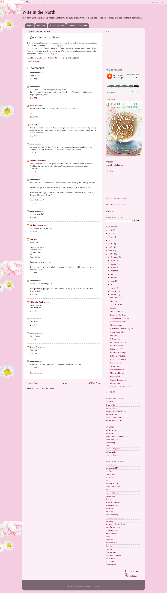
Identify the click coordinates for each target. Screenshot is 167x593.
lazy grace (109, 433)
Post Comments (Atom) (45, 389)
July (112, 274)
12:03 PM (33, 354)
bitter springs (110, 443)
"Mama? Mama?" (116, 366)
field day (109, 499)
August (113, 271)
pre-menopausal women (114, 518)
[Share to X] (72, 58)
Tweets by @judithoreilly (115, 165)
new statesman (111, 465)
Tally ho (113, 308)
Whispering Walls (36, 302)
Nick (31, 125)
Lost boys (113, 335)
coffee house (110, 558)
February (114, 291)
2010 (111, 244)
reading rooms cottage (114, 420)
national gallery (111, 452)
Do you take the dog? (118, 353)
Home (29, 25)
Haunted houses (116, 363)
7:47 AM (33, 368)
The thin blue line (116, 312)
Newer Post (32, 383)
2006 (111, 392)
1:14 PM (33, 136)
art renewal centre (112, 455)
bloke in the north (112, 505)
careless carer (110, 496)
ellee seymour (111, 552)
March (113, 288)
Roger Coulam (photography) (116, 436)
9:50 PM (33, 217)
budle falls (109, 402)
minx (107, 480)
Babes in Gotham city (118, 359)
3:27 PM (33, 311)
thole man (109, 546)
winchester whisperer (113, 502)
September (115, 267)
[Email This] (67, 58)
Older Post (94, 383)
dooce (108, 537)
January (114, 295)
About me (41, 25)
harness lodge (111, 408)
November (115, 260)
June (112, 278)
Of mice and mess (116, 305)
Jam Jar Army (111, 430)
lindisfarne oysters (112, 414)
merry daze (110, 477)
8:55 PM (33, 203)
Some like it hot (116, 298)
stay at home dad (112, 533)
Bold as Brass (34, 347)
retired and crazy (112, 515)
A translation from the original (121, 329)
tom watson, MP (112, 468)
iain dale (109, 471)
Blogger (97, 586)
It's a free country (116, 346)
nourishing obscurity (113, 555)
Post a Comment (36, 373)
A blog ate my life (117, 332)
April (113, 284)
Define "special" (116, 349)
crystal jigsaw (111, 474)
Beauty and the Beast (118, 315)
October (114, 264)
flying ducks (110, 405)
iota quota (109, 521)
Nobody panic (115, 339)
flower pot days (111, 543)
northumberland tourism (115, 417)
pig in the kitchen (112, 493)
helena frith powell (113, 487)
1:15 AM (33, 79)
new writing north (112, 440)
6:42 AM (33, 98)
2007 (111, 254)
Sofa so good (115, 377)
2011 (111, 240)
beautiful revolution (113, 527)
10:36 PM (33, 232)
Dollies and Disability (118, 356)
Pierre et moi (115, 383)
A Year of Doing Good (77, 25)
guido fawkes (110, 562)
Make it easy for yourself (115, 205)
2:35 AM (33, 273)
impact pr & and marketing (116, 411)
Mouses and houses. (117, 373)
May (112, 281)
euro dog (109, 549)
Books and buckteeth (117, 370)
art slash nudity (111, 530)
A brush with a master (118, 322)
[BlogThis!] (69, 58)
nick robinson (111, 565)
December (115, 257)
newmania (109, 540)
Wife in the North (38, 12)
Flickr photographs (113, 449)
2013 (111, 233)
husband (36, 62)
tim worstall (110, 512)
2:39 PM (33, 153)
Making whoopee (116, 325)
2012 (111, 237)
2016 (111, 230)
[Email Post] (62, 58)
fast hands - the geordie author (117, 524)
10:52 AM (34, 117)
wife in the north (36, 161)
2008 (111, 251)
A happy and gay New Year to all (122, 387)
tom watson (34, 106)
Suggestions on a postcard (119, 318)
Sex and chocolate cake (118, 380)
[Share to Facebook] (74, 58)
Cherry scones (115, 301)
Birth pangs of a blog (118, 342)
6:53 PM (33, 339)
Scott (31, 239)
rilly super (109, 508)
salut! (108, 490)
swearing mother (112, 483)
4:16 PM (33, 172)
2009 (111, 247)
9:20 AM (33, 294)
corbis (108, 446)
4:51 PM (33, 325)
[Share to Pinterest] (77, 58)
